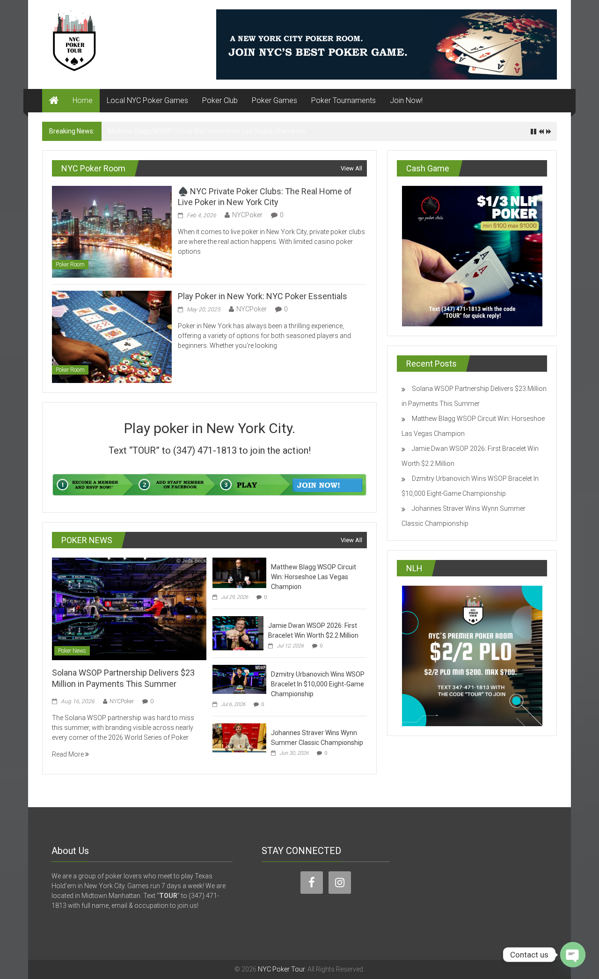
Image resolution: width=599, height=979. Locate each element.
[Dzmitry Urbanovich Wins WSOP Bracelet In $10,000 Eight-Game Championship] (239, 679)
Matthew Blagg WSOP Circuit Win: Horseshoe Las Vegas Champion (206, 131)
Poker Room (70, 264)
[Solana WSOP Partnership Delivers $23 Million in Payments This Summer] (129, 608)
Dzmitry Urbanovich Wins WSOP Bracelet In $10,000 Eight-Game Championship (318, 684)
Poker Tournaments (343, 100)
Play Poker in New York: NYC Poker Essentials (262, 296)
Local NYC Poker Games (147, 100)
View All (351, 168)
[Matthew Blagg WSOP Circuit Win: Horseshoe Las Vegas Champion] (239, 572)
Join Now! (406, 100)
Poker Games (274, 100)
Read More (68, 754)
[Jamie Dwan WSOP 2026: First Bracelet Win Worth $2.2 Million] (237, 632)
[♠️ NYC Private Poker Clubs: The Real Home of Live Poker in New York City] (112, 231)
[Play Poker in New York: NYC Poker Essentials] (112, 336)
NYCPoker (247, 215)
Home (83, 100)
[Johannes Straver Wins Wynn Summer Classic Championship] (239, 737)
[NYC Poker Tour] (54, 100)
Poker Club (220, 100)
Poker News (72, 651)
